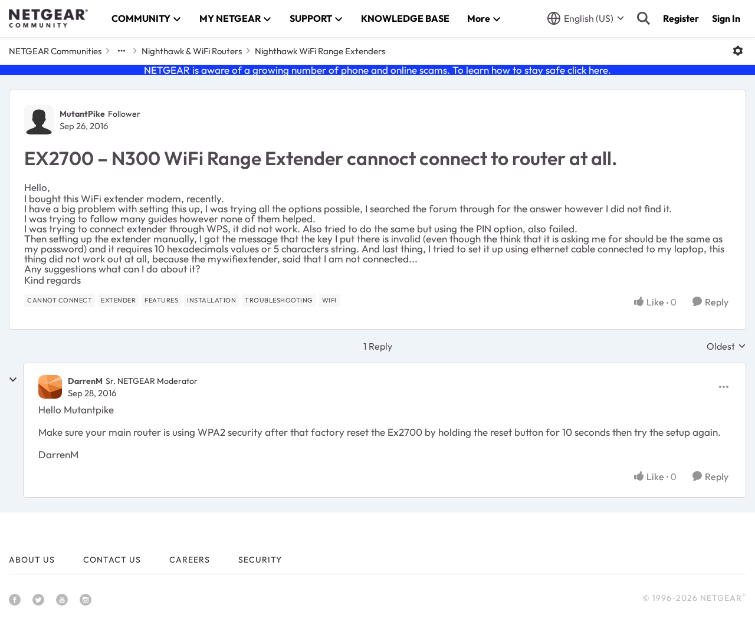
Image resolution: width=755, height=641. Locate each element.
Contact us (112, 559)
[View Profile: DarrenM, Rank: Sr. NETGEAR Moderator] (50, 387)
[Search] (643, 18)
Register (681, 18)
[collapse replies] (13, 380)
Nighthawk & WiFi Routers (192, 51)
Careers (189, 559)
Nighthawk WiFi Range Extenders (320, 51)
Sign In (726, 18)
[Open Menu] (738, 50)
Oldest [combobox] (726, 346)
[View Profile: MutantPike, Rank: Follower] (39, 119)
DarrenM (85, 381)
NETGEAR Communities (55, 51)
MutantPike (82, 114)
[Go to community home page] (48, 18)
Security (260, 559)
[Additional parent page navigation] (121, 50)
